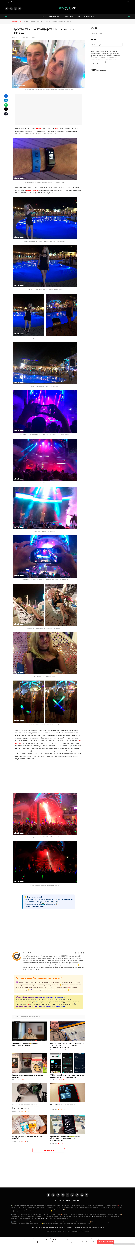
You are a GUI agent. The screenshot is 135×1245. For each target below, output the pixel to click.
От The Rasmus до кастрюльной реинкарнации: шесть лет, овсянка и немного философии (26, 1107)
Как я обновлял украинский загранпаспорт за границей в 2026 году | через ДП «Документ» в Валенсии (67, 1045)
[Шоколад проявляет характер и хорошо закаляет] (29, 1063)
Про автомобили (85, 16)
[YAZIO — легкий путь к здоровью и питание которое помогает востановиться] (67, 1063)
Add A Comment (48, 1150)
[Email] (6, 109)
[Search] (129, 17)
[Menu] (6, 17)
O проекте (66, 1201)
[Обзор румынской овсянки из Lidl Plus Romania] (29, 1124)
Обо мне (58, 1201)
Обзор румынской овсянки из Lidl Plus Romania (27, 1138)
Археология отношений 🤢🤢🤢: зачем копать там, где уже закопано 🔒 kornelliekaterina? (65, 1139)
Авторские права (36, 1227)
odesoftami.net (34, 990)
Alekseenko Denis (73, 1231)
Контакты (76, 1201)
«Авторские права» (42, 1218)
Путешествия (68, 16)
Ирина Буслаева (32, 190)
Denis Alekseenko (30, 953)
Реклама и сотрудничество (88, 1227)
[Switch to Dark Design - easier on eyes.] (126, 16)
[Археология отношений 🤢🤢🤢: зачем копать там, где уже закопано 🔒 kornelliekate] (67, 1124)
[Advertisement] (48, 109)
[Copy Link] (6, 113)
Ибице (56, 128)
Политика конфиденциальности (51, 1227)
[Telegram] (6, 100)
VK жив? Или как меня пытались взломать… (63, 1106)
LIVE (42, 16)
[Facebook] (6, 96)
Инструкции (54, 16)
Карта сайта (100, 1227)
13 (28, 1048)
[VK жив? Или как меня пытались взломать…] (67, 1092)
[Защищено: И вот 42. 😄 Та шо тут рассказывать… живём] (29, 1031)
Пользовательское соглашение (70, 1227)
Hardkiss (39, 128)
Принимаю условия (105, 1242)
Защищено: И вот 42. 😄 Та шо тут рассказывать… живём (25, 1044)
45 (67, 1050)
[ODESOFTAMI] (67, 9)
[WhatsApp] (6, 105)
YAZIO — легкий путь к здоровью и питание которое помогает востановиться (67, 1076)
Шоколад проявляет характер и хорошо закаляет (27, 1076)
